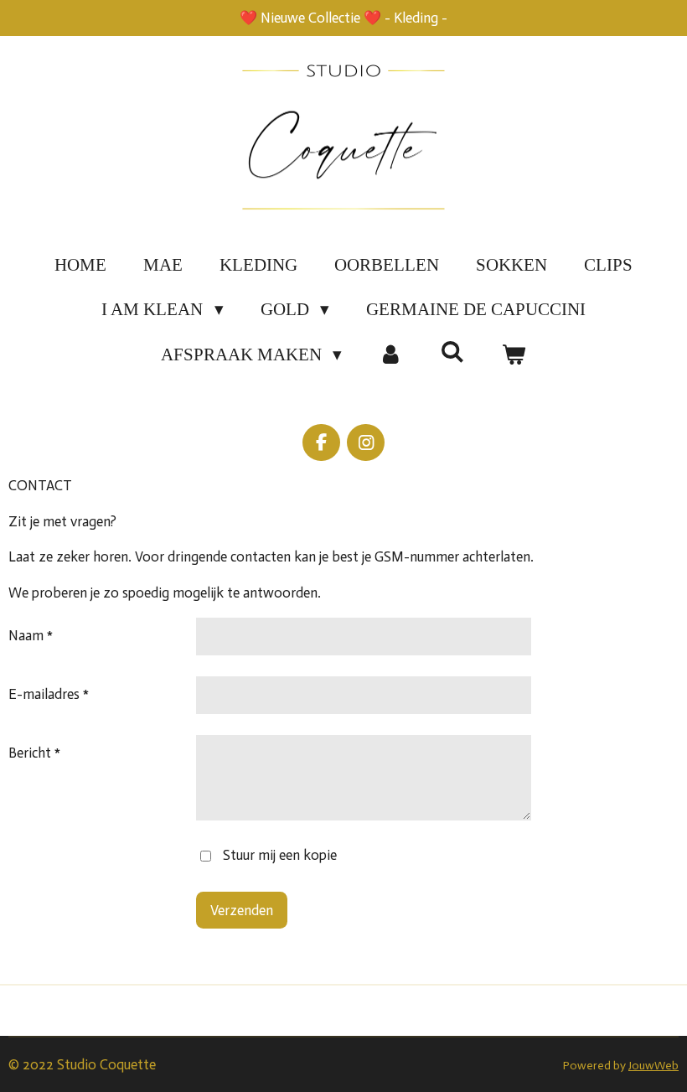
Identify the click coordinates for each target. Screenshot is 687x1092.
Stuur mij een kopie (280, 854)
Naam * (30, 635)
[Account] (390, 355)
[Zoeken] (452, 352)
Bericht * (34, 752)
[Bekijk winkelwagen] (514, 355)
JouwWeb (653, 1065)
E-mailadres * (48, 694)
